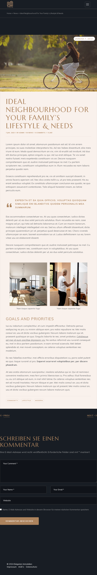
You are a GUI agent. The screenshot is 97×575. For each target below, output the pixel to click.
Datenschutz (31, 567)
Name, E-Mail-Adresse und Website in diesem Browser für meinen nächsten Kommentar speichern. (45, 509)
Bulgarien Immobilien (23, 564)
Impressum (12, 567)
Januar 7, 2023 (84, 38)
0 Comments (40, 133)
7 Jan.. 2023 (10, 133)
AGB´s (20, 567)
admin (20, 133)
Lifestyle (26, 400)
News (16, 13)
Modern (39, 400)
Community (12, 400)
